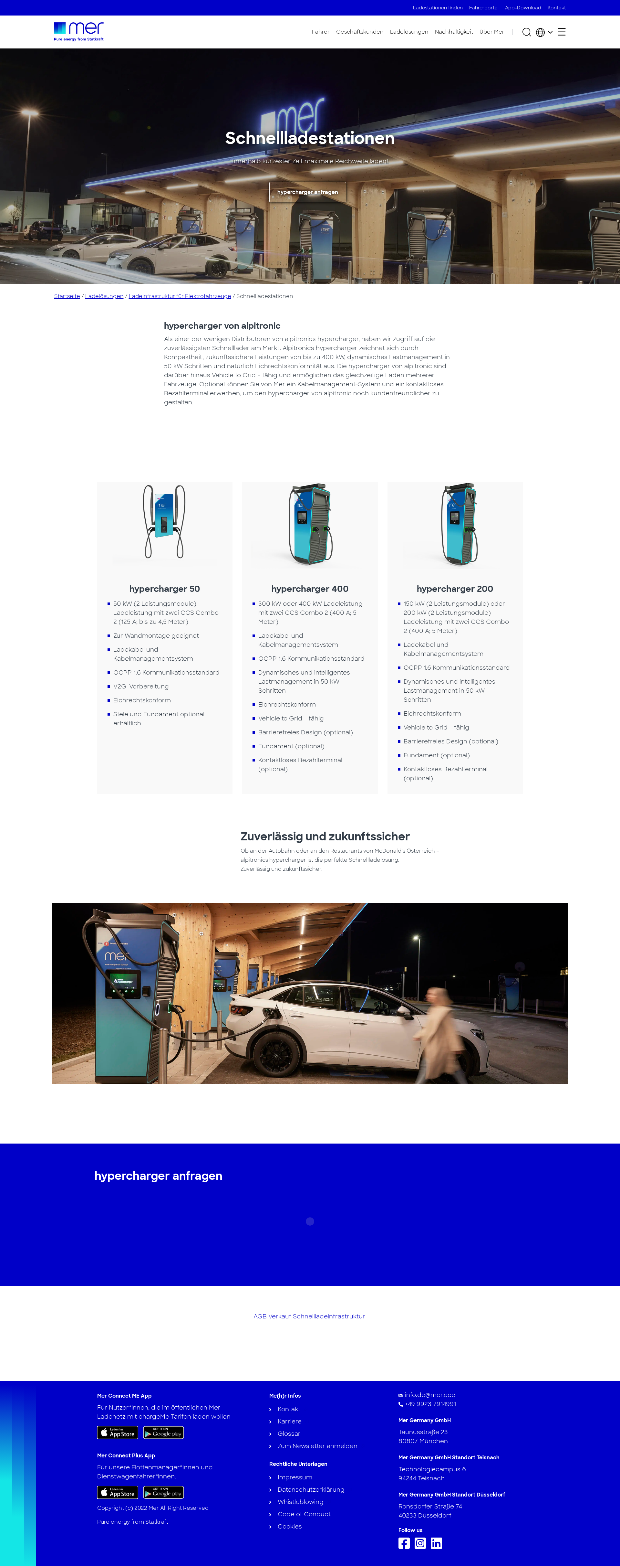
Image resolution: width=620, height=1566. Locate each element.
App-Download (523, 8)
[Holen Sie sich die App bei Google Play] (163, 1432)
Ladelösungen (409, 31)
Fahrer (321, 31)
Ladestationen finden (438, 8)
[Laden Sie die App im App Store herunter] (117, 1432)
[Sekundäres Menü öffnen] (561, 31)
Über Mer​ (492, 31)
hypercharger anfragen (307, 192)
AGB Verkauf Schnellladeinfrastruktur (310, 1316)
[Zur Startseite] (79, 31)
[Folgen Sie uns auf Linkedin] (438, 1547)
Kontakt (557, 8)
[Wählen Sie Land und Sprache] (544, 32)
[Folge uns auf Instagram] (422, 1547)
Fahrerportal (484, 8)
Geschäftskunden (360, 31)
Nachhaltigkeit (454, 31)
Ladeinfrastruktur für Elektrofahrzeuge (180, 296)
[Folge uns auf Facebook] (405, 1547)
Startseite (67, 296)
